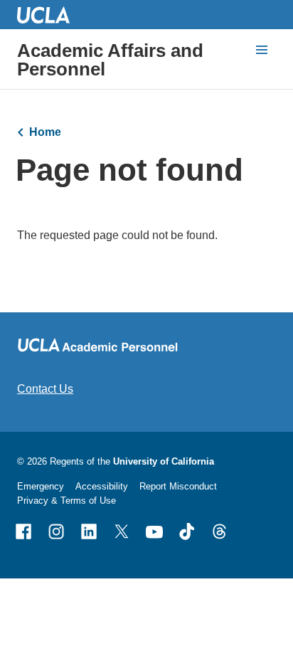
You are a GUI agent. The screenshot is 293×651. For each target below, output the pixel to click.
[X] (121, 531)
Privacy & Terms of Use (66, 500)
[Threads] (219, 531)
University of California (163, 461)
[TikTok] (187, 531)
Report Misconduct (178, 486)
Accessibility (101, 486)
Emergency (40, 486)
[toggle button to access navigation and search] (261, 50)
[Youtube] (154, 531)
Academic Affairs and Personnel (110, 59)
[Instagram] (56, 531)
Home (45, 132)
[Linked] (89, 531)
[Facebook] (23, 531)
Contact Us (45, 389)
